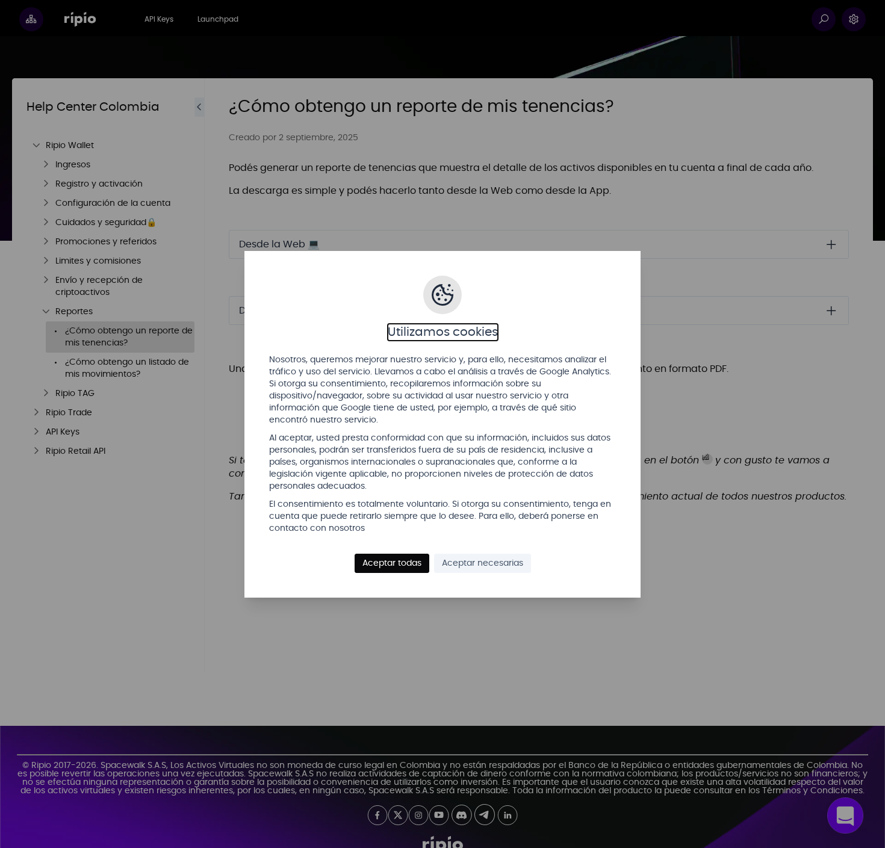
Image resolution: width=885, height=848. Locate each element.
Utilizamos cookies (443, 332)
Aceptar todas (391, 563)
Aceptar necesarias (482, 563)
